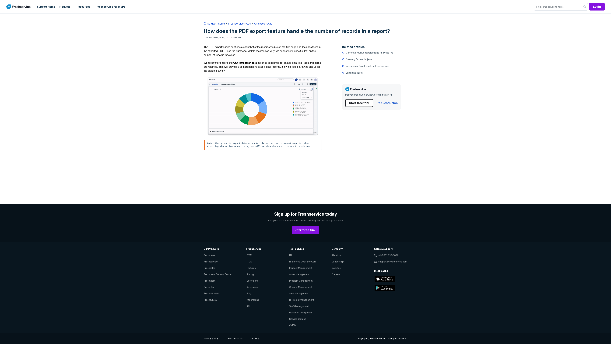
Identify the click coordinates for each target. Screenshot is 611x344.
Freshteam (209, 280)
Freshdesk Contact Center (218, 274)
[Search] (584, 7)
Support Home (46, 6)
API (248, 306)
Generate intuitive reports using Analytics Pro (369, 52)
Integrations (253, 299)
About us (336, 255)
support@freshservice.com (392, 261)
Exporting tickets (355, 72)
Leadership (338, 261)
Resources (252, 287)
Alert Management (299, 293)
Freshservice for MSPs (110, 6)
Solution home (215, 23)
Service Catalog (297, 319)
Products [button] (65, 6)
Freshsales (209, 268)
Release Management (300, 312)
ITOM (249, 261)
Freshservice (211, 261)
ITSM (249, 255)
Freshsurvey (210, 299)
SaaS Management (299, 306)
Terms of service (234, 338)
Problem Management (301, 280)
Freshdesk (209, 255)
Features (251, 268)
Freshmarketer (211, 293)
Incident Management (300, 268)
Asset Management (299, 274)
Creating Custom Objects (359, 59)
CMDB (292, 325)
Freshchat (209, 287)
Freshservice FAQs (239, 23)
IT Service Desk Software (302, 261)
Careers (336, 274)
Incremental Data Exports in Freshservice (367, 66)
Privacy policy (211, 338)
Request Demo (387, 103)
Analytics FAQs (263, 23)
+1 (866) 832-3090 (388, 255)
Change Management (300, 287)
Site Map (255, 338)
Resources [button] (84, 6)
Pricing (250, 274)
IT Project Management (301, 299)
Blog (249, 293)
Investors (336, 268)
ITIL (291, 255)
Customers (252, 280)
